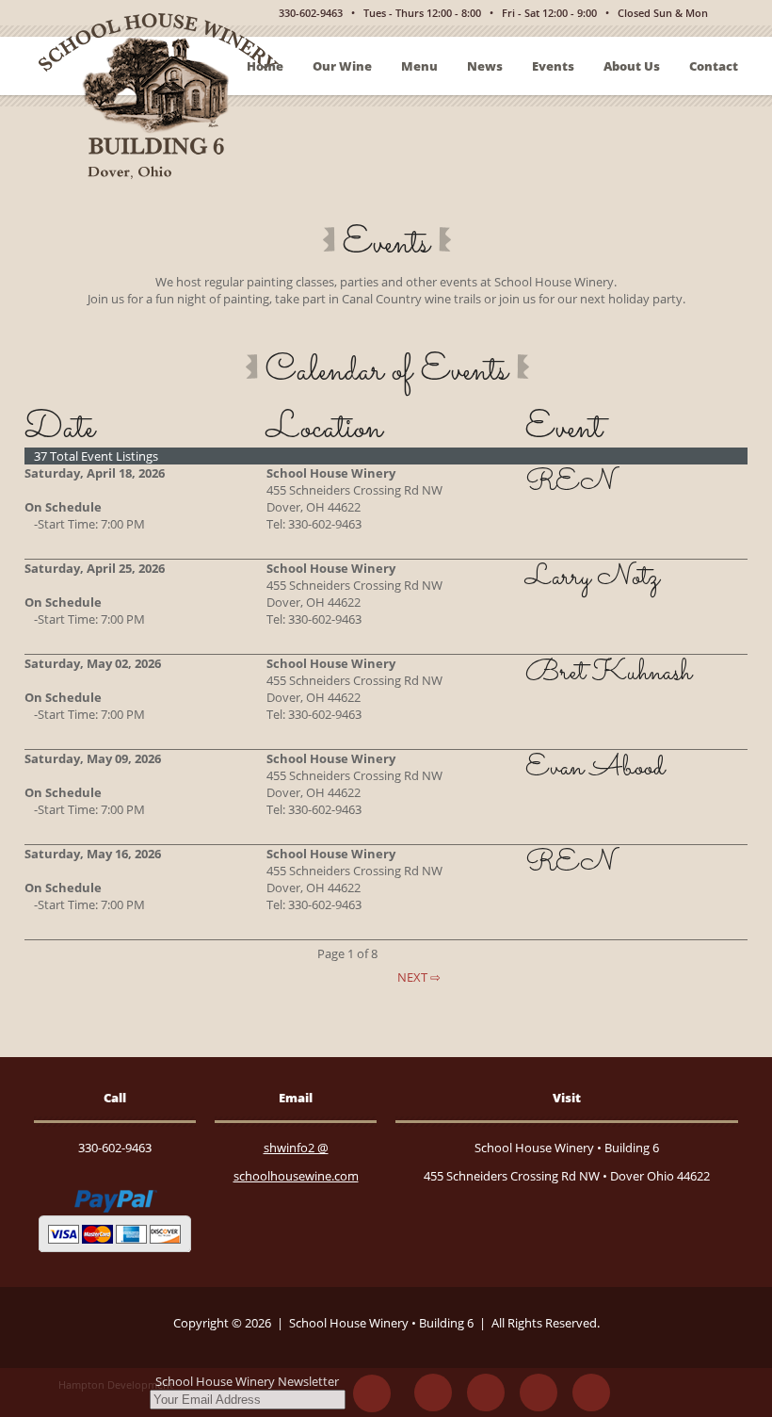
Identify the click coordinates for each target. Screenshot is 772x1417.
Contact (713, 65)
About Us (631, 65)
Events (553, 65)
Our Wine (342, 65)
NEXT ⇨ (417, 977)
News (485, 65)
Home (265, 65)
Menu (419, 65)
